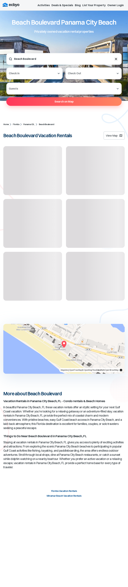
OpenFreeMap (75, 370)
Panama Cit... (29, 124)
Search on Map (64, 101)
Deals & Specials (62, 5)
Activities (44, 5)
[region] (64, 349)
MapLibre (64, 370)
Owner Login (115, 5)
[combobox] (35, 59)
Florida (16, 124)
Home (6, 124)
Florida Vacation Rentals (64, 490)
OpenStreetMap (111, 370)
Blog (78, 5)
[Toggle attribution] (121, 370)
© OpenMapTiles (89, 370)
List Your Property (94, 5)
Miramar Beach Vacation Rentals (64, 495)
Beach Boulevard (46, 124)
